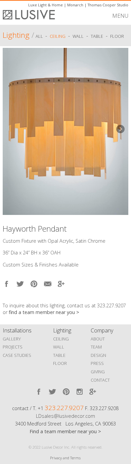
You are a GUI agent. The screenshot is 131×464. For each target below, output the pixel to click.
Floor (117, 36)
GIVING (98, 372)
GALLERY (12, 339)
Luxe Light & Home (45, 4)
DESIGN (98, 355)
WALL (58, 347)
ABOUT (98, 339)
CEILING (61, 339)
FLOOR (60, 363)
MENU (120, 15)
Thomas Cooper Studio (108, 4)
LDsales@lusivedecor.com (65, 416)
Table (97, 36)
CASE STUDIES (17, 355)
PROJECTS (13, 347)
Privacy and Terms (65, 457)
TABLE (59, 355)
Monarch (75, 4)
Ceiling (58, 36)
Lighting (16, 35)
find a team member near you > (44, 312)
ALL (40, 36)
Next (120, 130)
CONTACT (100, 380)
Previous (11, 130)
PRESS (97, 363)
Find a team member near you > (65, 431)
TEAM (96, 347)
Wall (78, 36)
